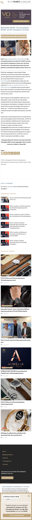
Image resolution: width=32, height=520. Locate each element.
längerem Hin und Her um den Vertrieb (15, 59)
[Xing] (12, 153)
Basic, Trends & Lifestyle (8, 35)
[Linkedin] (8, 153)
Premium (5, 464)
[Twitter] (5, 153)
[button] (29, 496)
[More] (18, 153)
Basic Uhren (5, 274)
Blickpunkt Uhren (21, 35)
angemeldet (9, 186)
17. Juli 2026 (4, 437)
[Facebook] (2, 153)
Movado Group (13, 162)
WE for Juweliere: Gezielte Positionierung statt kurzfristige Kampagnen (18, 242)
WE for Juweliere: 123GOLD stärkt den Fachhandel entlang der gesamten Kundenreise (20, 207)
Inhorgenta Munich (11, 160)
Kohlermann (22, 160)
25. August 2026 (5, 282)
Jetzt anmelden (7, 477)
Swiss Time (27, 162)
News (24, 37)
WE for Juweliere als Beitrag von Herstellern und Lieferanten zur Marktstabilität (18, 233)
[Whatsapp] (15, 153)
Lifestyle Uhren (17, 37)
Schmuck (5, 458)
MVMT (21, 162)
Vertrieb (3, 164)
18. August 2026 (5, 344)
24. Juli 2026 (4, 406)
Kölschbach (4, 162)
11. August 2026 (5, 375)
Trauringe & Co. (7, 461)
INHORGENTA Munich (6, 37)
